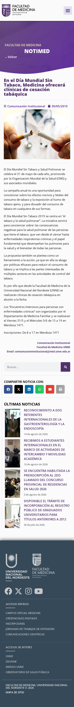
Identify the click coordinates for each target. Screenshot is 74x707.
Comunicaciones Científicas (25, 634)
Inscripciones (15, 623)
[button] (8, 389)
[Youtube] (38, 591)
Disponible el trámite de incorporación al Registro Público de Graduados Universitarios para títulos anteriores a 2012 (47, 510)
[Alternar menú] (68, 10)
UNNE (9, 656)
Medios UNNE (15, 667)
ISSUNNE (11, 661)
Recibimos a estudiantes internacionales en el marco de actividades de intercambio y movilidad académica (45, 449)
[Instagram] (28, 591)
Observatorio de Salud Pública (27, 672)
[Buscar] (65, 367)
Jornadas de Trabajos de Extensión (30, 629)
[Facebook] (8, 591)
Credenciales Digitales (21, 618)
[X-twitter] (18, 591)
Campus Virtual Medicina (23, 613)
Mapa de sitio (15, 692)
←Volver (11, 57)
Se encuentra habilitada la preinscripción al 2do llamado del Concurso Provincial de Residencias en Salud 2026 (47, 480)
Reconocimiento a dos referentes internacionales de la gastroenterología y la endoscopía (44, 419)
